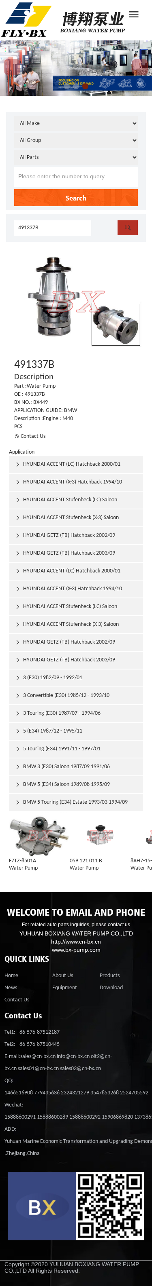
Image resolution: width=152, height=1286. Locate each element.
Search (76, 197)
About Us (62, 976)
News (10, 988)
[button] (67, 86)
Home (11, 976)
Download (111, 988)
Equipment (64, 988)
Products (110, 976)
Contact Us (29, 436)
